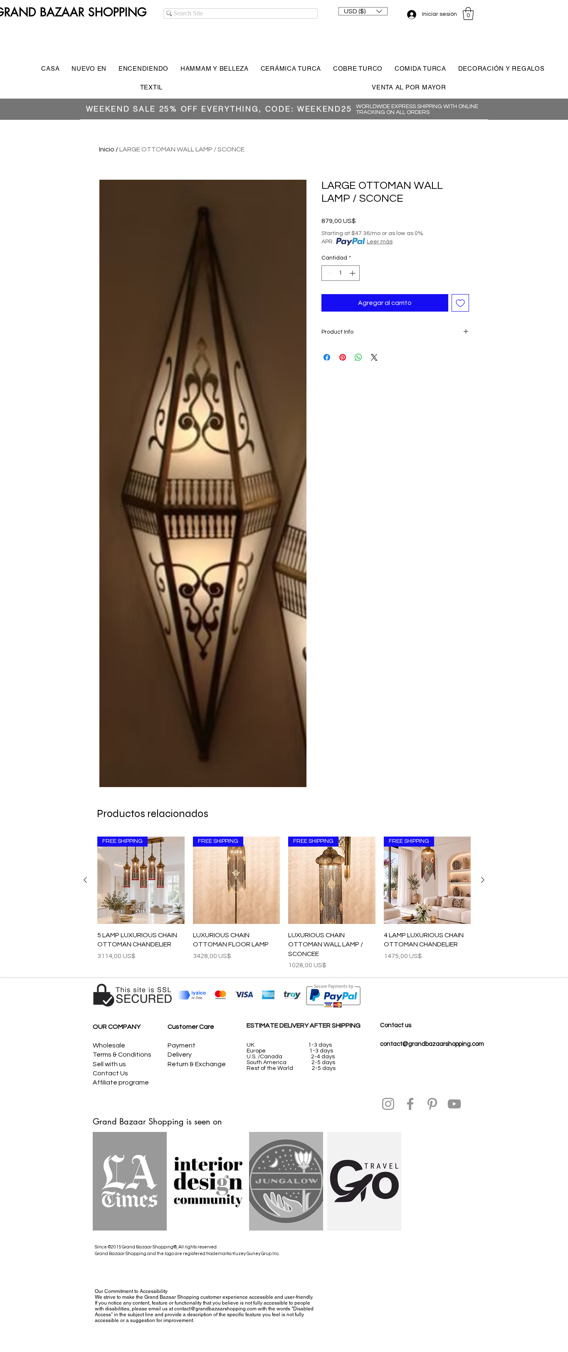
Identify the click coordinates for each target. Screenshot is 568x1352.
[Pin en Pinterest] (343, 357)
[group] (284, 903)
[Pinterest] (432, 1104)
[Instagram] (388, 1104)
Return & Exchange (197, 1064)
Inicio (106, 149)
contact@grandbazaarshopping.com (432, 1044)
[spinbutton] (340, 273)
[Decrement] (328, 273)
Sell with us (109, 1064)
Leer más (380, 242)
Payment (181, 1045)
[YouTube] (454, 1104)
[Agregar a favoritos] (460, 303)
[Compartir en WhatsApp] (358, 357)
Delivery (180, 1054)
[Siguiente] (483, 880)
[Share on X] (374, 357)
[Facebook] (410, 1104)
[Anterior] (85, 880)
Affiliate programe (121, 1082)
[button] (363, 11)
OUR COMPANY (117, 1026)
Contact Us (110, 1073)
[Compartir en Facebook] (327, 357)
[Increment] (353, 273)
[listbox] (363, 11)
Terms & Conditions (122, 1054)
